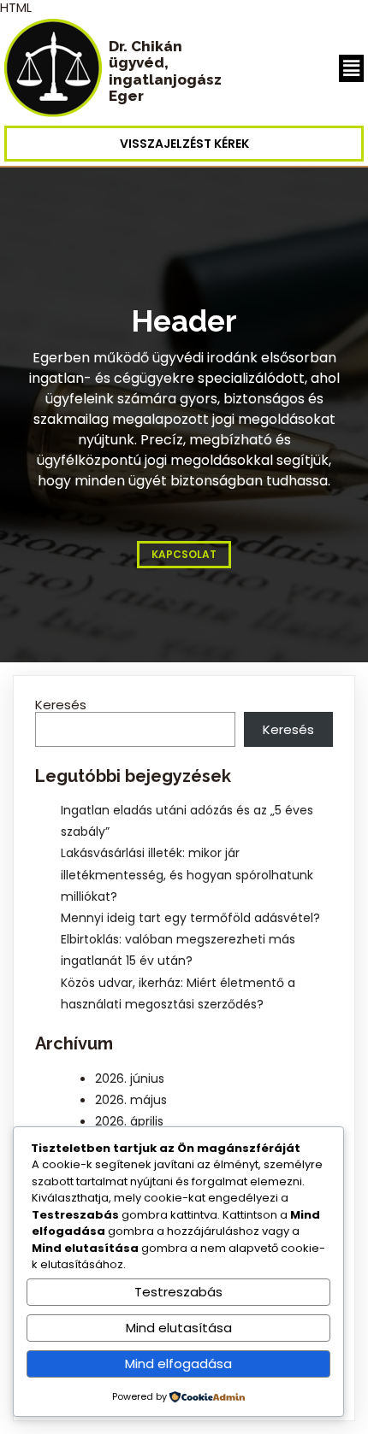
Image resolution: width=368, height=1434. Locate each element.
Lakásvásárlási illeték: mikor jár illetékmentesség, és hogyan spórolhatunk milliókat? (187, 874)
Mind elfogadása (178, 1363)
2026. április (129, 1121)
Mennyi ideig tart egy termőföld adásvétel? (190, 917)
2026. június (129, 1078)
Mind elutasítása (179, 1328)
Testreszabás (178, 1292)
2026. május (131, 1099)
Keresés (60, 705)
